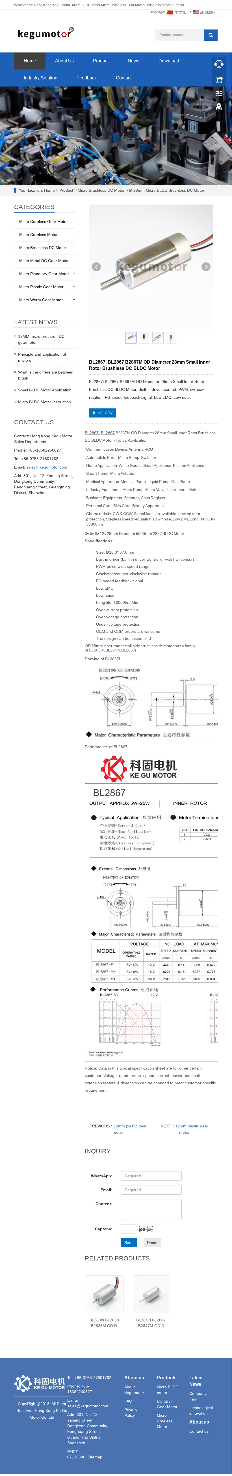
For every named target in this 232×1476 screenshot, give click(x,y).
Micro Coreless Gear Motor (43, 221)
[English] (204, 12)
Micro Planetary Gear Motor (44, 273)
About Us (64, 60)
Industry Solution (40, 77)
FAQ (128, 1401)
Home (30, 60)
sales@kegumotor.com (46, 467)
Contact (123, 77)
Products (167, 1377)
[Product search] (211, 35)
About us (134, 1377)
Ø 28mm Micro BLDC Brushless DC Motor (166, 190)
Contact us (199, 1431)
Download (169, 60)
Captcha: (103, 1229)
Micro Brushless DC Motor (101, 190)
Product (101, 60)
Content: (104, 1203)
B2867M (123, 433)
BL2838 (96, 650)
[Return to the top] (219, 109)
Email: (106, 1190)
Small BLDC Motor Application (44, 390)
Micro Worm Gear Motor (41, 300)
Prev (96, 266)
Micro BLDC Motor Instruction (44, 402)
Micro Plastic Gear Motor (41, 286)
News (133, 60)
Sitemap (95, 1457)
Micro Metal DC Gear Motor (44, 260)
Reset (152, 1242)
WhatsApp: (101, 1176)
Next (206, 266)
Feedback (87, 77)
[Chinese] (177, 12)
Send (129, 1242)
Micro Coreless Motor (38, 234)
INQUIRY (104, 413)
